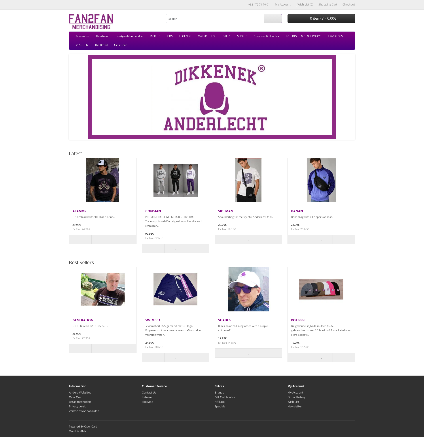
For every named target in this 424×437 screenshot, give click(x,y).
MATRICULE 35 (207, 36)
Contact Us (149, 392)
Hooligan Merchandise (129, 36)
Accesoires (82, 36)
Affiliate (220, 402)
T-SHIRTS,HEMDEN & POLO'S (303, 36)
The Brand (101, 45)
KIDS (170, 36)
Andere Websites (80, 392)
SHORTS (242, 36)
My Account (295, 392)
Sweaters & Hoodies (266, 36)
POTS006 (298, 320)
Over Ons (75, 397)
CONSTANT (154, 211)
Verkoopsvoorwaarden (84, 411)
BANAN (297, 211)
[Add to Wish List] (102, 239)
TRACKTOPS (335, 36)
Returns (147, 397)
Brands (219, 392)
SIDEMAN (225, 211)
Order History (297, 397)
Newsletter (295, 406)
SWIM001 (153, 320)
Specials (220, 406)
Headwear (102, 36)
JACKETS (155, 36)
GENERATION (82, 320)
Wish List (293, 402)
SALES (227, 36)
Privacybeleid (77, 406)
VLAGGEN (82, 45)
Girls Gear (120, 45)
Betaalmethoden (80, 402)
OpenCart (90, 426)
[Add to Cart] (80, 239)
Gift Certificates (225, 397)
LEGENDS (185, 36)
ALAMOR (79, 211)
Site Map (147, 402)
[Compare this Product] (125, 239)
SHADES (224, 320)
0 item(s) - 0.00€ (322, 18)
